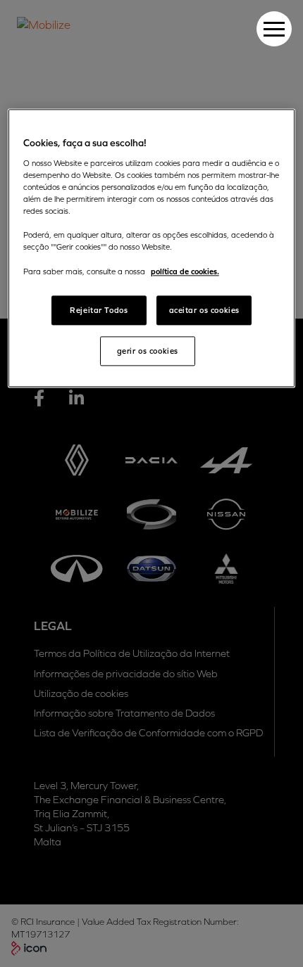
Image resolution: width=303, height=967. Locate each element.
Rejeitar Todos (99, 310)
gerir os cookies (147, 351)
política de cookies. (185, 271)
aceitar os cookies (204, 310)
